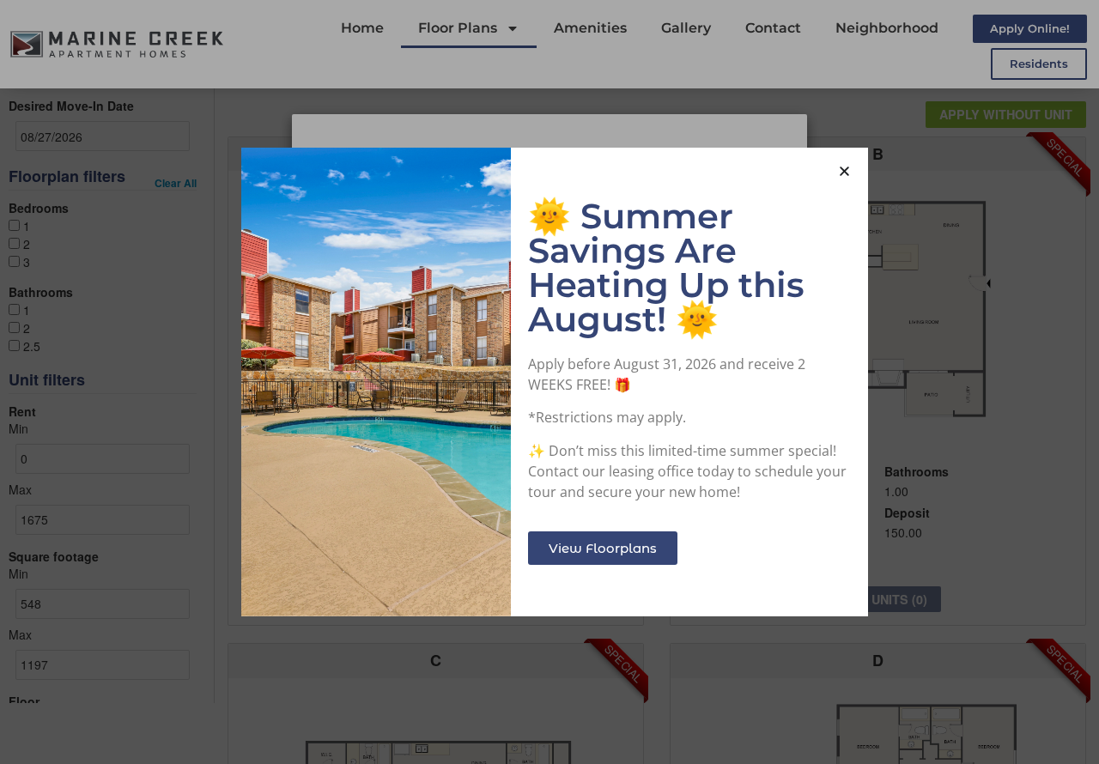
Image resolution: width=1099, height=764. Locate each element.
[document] (549, 382)
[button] (844, 171)
